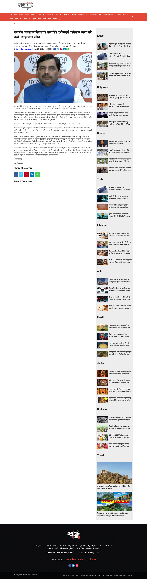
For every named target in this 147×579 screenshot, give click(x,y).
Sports (100, 133)
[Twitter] (73, 565)
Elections (130, 575)
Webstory (56, 19)
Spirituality (108, 575)
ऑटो (124, 14)
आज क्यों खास (93, 14)
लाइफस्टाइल (81, 14)
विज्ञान (119, 14)
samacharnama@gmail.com (74, 559)
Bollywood (102, 87)
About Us (66, 575)
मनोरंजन (49, 14)
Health (100, 317)
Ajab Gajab (100, 575)
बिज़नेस (74, 14)
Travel (100, 455)
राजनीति (27, 14)
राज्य (40, 14)
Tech (100, 179)
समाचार (21, 14)
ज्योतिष (16, 19)
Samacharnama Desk (24, 49)
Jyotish (101, 363)
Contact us (92, 575)
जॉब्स (44, 19)
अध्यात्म (25, 19)
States (16, 24)
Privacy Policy (74, 575)
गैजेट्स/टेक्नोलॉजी (108, 14)
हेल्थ (11, 19)
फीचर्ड (15, 14)
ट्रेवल (34, 19)
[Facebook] (69, 565)
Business (102, 409)
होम (11, 15)
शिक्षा (100, 14)
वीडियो (65, 14)
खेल (57, 14)
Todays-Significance (119, 575)
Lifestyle (102, 225)
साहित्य (49, 19)
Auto (99, 271)
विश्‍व (32, 14)
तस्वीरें (39, 19)
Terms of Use (84, 575)
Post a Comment (23, 181)
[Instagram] (77, 565)
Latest (100, 35)
